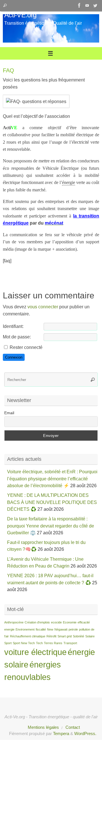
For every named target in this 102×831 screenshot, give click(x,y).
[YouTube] (87, 5)
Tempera (61, 733)
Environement (25, 629)
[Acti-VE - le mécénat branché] (79, 5)
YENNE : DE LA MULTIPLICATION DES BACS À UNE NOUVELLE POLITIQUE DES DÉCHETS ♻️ (52, 502)
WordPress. (85, 733)
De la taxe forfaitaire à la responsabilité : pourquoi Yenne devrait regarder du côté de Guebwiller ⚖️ (50, 525)
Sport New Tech (24, 643)
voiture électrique (35, 652)
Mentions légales (43, 727)
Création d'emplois (37, 622)
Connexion (13, 357)
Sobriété (78, 636)
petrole (73, 629)
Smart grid (65, 636)
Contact (72, 727)
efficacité (84, 622)
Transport (70, 643)
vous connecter (42, 306)
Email (9, 413)
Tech (39, 643)
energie (9, 629)
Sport (8, 643)
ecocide (56, 622)
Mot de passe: (17, 336)
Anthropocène (14, 622)
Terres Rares (53, 643)
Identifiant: (13, 326)
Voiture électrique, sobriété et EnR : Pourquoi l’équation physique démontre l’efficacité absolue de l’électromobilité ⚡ (52, 478)
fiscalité (41, 629)
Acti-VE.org (20, 15)
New (50, 629)
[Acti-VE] (95, 5)
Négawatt (60, 629)
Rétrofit (51, 636)
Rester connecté (26, 347)
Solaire (90, 636)
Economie (69, 622)
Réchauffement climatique (27, 636)
